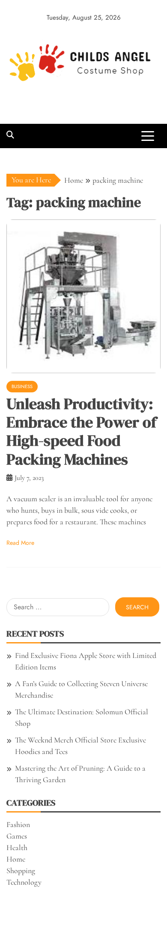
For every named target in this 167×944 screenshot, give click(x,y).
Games (16, 836)
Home (15, 859)
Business (22, 386)
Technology (24, 882)
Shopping (20, 870)
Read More (20, 543)
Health (16, 847)
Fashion (18, 824)
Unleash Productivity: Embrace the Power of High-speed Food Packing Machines (81, 431)
